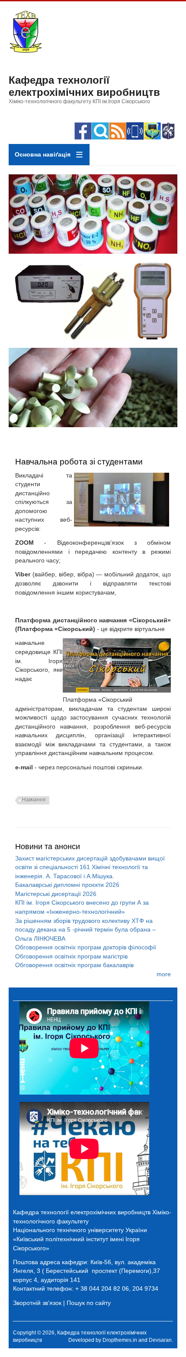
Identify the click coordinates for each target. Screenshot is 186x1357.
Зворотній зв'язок (37, 1302)
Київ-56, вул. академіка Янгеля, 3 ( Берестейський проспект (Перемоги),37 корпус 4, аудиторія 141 (86, 1271)
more (164, 974)
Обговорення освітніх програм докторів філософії (85, 947)
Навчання (34, 800)
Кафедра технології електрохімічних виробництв (84, 85)
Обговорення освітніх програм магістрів (71, 956)
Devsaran (160, 1340)
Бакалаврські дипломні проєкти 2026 (67, 884)
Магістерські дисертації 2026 (55, 893)
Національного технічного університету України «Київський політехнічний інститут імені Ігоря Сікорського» (80, 1238)
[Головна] (25, 51)
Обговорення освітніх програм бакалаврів (74, 964)
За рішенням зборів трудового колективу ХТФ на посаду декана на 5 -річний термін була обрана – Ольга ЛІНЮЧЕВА (85, 929)
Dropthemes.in (120, 1340)
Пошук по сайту (89, 1302)
